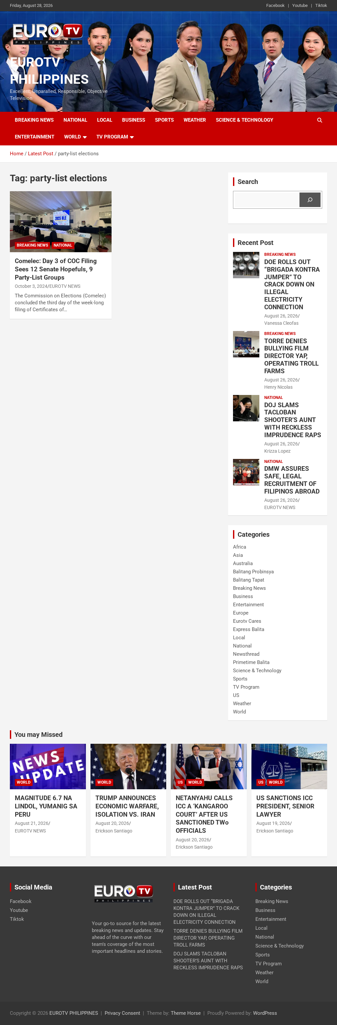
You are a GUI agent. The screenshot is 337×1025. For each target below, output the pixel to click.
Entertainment (34, 137)
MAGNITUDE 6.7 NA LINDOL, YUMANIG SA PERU (46, 806)
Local (104, 120)
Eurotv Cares (247, 621)
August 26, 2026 (281, 315)
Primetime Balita (251, 662)
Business (133, 120)
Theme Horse (186, 1013)
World (72, 137)
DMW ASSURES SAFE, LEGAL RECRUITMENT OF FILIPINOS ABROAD (292, 480)
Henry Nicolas (278, 387)
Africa (239, 547)
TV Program (112, 137)
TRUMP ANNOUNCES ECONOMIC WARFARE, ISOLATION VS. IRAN (127, 806)
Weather (195, 120)
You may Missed (38, 735)
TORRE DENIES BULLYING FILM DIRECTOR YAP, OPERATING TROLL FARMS (291, 356)
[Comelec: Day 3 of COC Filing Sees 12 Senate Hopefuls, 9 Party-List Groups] (61, 222)
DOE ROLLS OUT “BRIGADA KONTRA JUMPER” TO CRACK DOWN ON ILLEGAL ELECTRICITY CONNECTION (292, 284)
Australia (243, 563)
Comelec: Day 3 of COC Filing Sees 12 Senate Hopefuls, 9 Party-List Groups (56, 269)
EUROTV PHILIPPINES (73, 1013)
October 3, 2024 (31, 286)
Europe (240, 613)
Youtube (300, 5)
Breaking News (34, 120)
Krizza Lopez (277, 451)
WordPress (265, 1013)
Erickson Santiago (113, 830)
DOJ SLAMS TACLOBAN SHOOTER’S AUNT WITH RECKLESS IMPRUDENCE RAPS (292, 420)
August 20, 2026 (112, 823)
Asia (238, 555)
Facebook (275, 5)
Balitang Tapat (248, 580)
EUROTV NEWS (64, 286)
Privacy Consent (122, 1013)
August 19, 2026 (273, 823)
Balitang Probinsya (253, 572)
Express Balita (248, 629)
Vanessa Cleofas (281, 323)
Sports (164, 120)
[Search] (310, 200)
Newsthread (246, 654)
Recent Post (255, 243)
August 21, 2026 (31, 823)
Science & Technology (244, 120)
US (236, 695)
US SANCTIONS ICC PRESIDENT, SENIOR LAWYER (285, 806)
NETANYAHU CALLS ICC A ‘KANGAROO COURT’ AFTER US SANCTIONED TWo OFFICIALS (204, 814)
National (75, 120)
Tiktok (321, 5)
